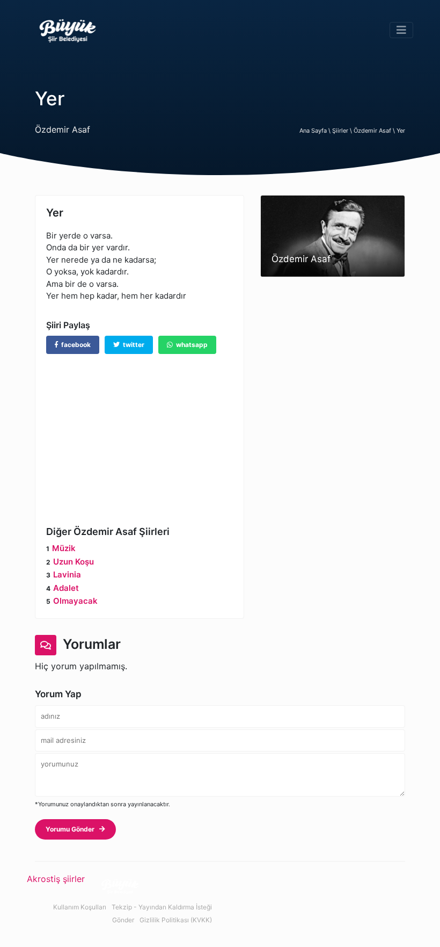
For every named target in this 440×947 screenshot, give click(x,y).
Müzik (64, 548)
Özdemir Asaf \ (375, 130)
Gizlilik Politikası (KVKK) (176, 920)
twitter (132, 345)
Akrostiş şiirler (56, 878)
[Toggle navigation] (401, 30)
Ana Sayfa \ (315, 130)
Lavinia (67, 574)
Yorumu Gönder (72, 829)
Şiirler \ (343, 130)
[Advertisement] (139, 432)
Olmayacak (75, 601)
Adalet (66, 588)
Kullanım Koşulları (79, 907)
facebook (74, 345)
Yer (401, 130)
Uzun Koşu (73, 561)
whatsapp (190, 345)
